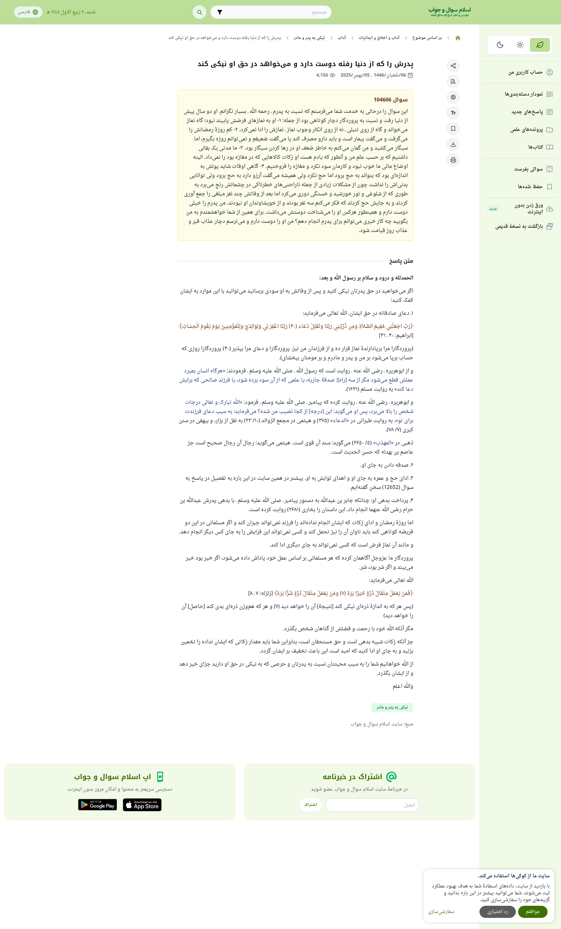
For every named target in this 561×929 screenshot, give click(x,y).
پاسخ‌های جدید (527, 112)
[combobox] (275, 12)
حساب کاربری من (525, 72)
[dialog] (488, 895)
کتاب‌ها (535, 147)
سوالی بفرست (528, 169)
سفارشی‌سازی (441, 911)
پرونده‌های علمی (526, 129)
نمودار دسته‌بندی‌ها (524, 94)
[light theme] (520, 45)
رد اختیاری (497, 911)
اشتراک (310, 805)
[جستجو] (199, 12)
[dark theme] (500, 45)
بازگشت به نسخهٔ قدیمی (519, 226)
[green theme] (540, 45)
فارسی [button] (24, 12)
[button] (453, 65)
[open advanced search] (219, 12)
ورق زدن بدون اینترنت (516, 209)
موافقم (533, 911)
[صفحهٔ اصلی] (458, 38)
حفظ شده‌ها (530, 187)
